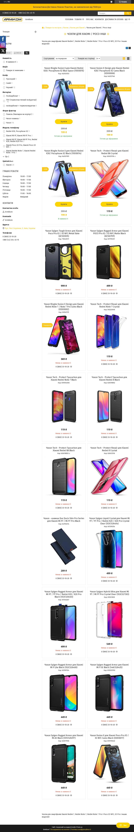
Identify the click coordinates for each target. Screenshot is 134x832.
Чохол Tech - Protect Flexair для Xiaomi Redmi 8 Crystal (109, 449)
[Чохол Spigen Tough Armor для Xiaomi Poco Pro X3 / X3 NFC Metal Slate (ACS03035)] (64, 261)
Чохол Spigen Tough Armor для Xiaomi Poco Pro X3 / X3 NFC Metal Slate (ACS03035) (63, 233)
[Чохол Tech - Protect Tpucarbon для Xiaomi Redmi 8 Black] (109, 405)
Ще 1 (7, 157)
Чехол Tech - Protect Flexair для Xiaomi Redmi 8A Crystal (109, 152)
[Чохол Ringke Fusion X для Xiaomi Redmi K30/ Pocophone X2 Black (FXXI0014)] (64, 179)
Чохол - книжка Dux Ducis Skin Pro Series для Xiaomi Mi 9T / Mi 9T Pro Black (63, 519)
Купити (64, 121)
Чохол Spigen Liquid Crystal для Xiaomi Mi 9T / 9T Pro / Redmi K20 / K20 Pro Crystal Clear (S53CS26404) (109, 521)
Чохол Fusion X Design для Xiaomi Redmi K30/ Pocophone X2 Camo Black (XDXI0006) (109, 71)
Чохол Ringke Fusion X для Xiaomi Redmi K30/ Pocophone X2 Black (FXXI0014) (63, 152)
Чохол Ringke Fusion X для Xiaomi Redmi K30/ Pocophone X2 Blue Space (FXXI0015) (64, 69)
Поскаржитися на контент (60, 829)
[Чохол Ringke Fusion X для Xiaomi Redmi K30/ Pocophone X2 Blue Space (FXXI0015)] (64, 96)
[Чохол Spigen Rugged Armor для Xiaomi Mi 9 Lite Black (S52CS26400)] (64, 693)
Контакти (99, 19)
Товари (78, 19)
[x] (130, 48)
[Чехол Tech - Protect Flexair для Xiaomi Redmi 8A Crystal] (109, 179)
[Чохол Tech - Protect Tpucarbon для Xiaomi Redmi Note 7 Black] (64, 405)
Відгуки (6, 36)
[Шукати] (127, 13)
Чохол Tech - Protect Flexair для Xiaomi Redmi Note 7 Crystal (109, 305)
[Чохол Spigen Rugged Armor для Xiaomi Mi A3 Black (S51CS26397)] (64, 763)
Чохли (65, 28)
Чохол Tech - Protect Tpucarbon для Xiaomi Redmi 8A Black (63, 449)
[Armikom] (12, 19)
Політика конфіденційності (81, 829)
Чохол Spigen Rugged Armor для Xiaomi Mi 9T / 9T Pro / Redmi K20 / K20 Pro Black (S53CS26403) (63, 594)
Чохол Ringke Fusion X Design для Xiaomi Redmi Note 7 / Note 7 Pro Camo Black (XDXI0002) (64, 307)
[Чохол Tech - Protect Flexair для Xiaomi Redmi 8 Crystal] (109, 476)
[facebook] (127, 48)
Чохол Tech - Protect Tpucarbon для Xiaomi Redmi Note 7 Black (63, 378)
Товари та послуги (53, 28)
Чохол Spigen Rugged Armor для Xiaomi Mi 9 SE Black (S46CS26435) (109, 666)
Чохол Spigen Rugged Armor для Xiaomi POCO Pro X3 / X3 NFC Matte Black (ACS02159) (109, 233)
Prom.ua (79, 827)
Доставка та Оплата (114, 19)
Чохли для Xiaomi (77, 28)
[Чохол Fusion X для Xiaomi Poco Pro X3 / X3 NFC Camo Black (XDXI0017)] (109, 763)
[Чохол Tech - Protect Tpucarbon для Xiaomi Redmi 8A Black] (64, 476)
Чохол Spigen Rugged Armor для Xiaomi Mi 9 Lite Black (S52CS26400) (63, 666)
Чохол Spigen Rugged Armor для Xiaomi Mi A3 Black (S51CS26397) (63, 736)
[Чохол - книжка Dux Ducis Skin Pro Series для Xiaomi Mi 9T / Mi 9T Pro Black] (64, 546)
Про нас (90, 19)
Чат (125, 825)
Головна (69, 19)
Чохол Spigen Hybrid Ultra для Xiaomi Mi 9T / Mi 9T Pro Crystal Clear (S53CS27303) (109, 592)
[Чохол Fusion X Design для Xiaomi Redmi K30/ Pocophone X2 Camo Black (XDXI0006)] (109, 99)
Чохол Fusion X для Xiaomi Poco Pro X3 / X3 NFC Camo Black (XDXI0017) (109, 736)
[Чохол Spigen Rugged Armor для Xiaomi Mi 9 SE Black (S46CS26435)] (109, 693)
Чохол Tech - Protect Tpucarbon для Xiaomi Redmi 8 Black (109, 378)
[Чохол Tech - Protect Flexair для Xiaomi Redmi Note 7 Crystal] (109, 332)
